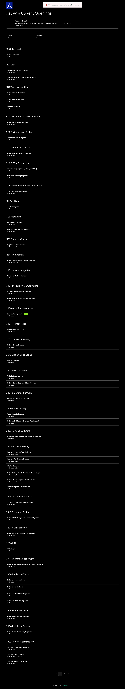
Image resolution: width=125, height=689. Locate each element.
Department (39, 35)
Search (10, 35)
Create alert (19, 26)
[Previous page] (56, 674)
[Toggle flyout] (59, 37)
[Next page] (68, 674)
